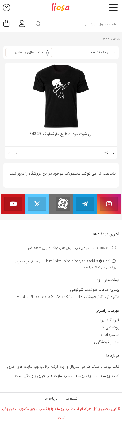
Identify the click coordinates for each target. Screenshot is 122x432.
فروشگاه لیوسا (108, 320)
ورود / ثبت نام (20, 21)
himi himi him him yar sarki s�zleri (78, 261)
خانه (116, 39)
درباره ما (51, 398)
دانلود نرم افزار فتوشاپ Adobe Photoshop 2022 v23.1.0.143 (68, 297)
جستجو (38, 24)
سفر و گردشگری (106, 342)
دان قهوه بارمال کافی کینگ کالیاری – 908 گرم (56, 248)
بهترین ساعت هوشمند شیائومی (94, 289)
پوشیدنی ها (109, 327)
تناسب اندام (109, 335)
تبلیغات (71, 398)
